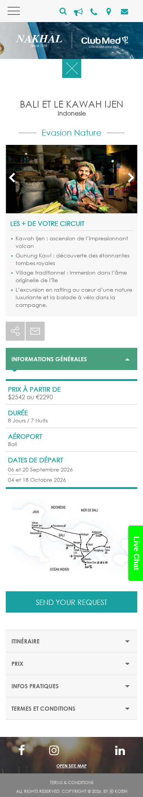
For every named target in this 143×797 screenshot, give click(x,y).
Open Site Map (71, 765)
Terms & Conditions (71, 783)
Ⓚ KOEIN (118, 791)
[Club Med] (100, 40)
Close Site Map (71, 750)
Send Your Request (71, 602)
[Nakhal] (44, 42)
